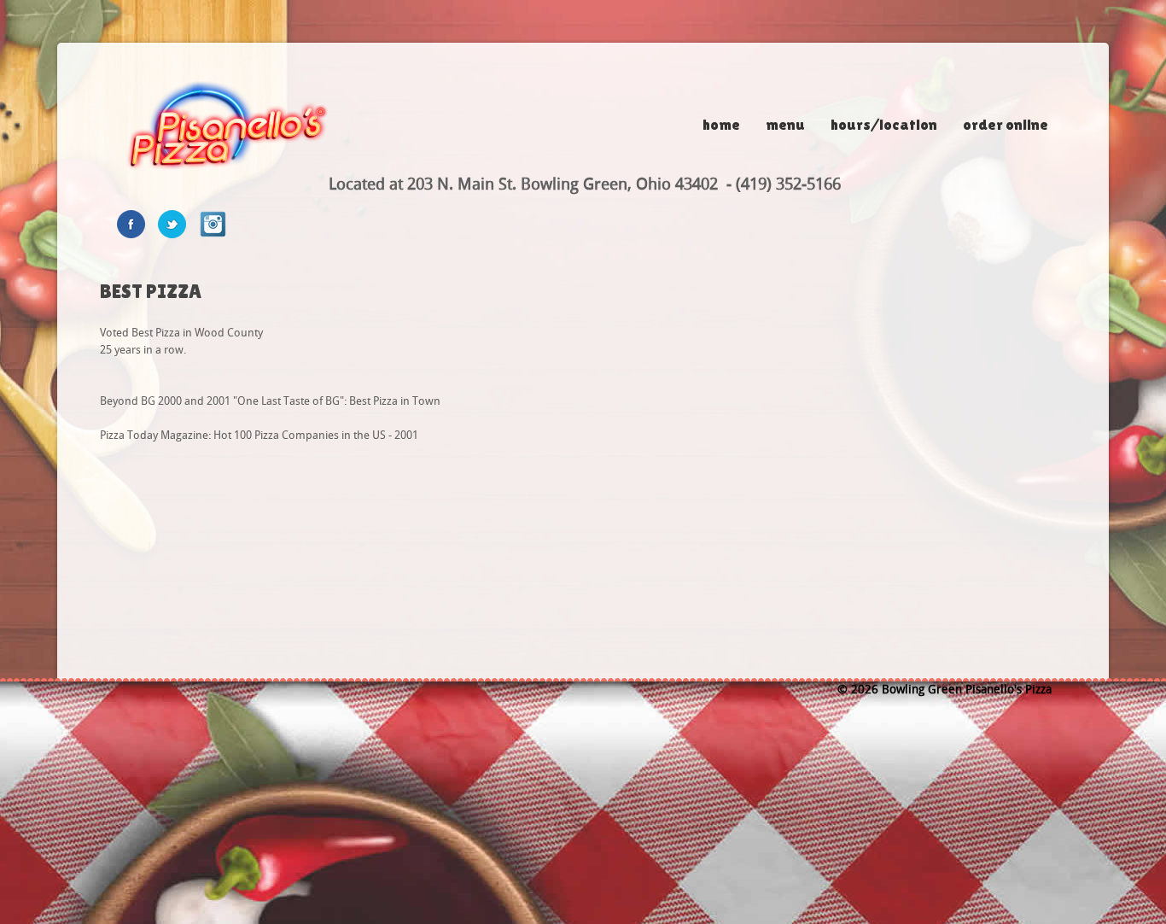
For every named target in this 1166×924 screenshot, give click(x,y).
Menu (785, 124)
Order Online (1005, 124)
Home (721, 124)
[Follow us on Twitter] (178, 223)
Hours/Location (884, 124)
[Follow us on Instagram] (219, 223)
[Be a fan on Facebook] (137, 223)
